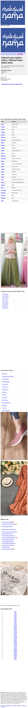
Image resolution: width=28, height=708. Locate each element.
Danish (15, 654)
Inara (15, 621)
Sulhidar (3, 148)
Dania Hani (4, 392)
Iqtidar (2, 142)
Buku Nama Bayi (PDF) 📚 (8, 549)
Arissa (15, 649)
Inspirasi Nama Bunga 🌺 (7, 522)
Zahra (15, 618)
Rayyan (15, 632)
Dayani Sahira (5, 298)
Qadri (2, 171)
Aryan (15, 625)
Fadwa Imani (5, 386)
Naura (15, 615)
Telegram (3, 706)
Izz (15, 622)
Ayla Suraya (4, 397)
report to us (16, 698)
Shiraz (2, 124)
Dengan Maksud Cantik (7, 533)
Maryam (15, 638)
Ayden (15, 631)
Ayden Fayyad (5, 389)
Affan (15, 651)
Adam (15, 633)
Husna (15, 653)
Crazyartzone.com (8, 705)
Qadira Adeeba (5, 296)
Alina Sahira (5, 299)
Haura (15, 617)
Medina (15, 629)
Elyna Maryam (5, 384)
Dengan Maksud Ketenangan (8, 535)
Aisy (15, 614)
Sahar (2, 179)
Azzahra (15, 635)
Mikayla (15, 623)
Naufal (15, 645)
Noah (15, 634)
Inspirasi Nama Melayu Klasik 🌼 (9, 524)
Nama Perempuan (13, 53)
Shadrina (3, 198)
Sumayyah (15, 650)
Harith (15, 656)
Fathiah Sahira (5, 307)
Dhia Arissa (4, 405)
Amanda (15, 644)
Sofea (15, 612)
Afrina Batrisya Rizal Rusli (8, 376)
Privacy (15, 705)
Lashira (3, 129)
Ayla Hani (4, 394)
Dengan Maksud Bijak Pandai (8, 543)
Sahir (2, 187)
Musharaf (3, 155)
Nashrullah (3, 190)
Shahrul (3, 145)
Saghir (2, 150)
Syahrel (2, 153)
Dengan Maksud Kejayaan (8, 541)
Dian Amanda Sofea (6, 402)
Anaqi (15, 659)
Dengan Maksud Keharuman (8, 545)
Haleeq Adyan (5, 400)
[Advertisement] (14, 102)
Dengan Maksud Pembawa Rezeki (9, 531)
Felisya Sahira (5, 301)
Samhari (3, 169)
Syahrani (3, 195)
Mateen (15, 640)
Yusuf (15, 643)
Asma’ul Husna (14, 54)
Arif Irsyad (4, 408)
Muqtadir (3, 140)
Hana (15, 616)
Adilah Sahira (5, 294)
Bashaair (3, 126)
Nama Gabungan (6, 547)
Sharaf (2, 161)
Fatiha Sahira (5, 305)
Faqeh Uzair (4, 373)
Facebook (24, 705)
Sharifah (3, 132)
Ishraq (2, 166)
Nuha (15, 628)
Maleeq (15, 655)
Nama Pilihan (20, 53)
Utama (2, 53)
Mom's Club (20, 54)
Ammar (15, 648)
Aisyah (15, 637)
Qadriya (3, 134)
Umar (15, 626)
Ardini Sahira (5, 303)
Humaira (15, 627)
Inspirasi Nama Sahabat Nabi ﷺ (9, 529)
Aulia (15, 646)
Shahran (3, 184)
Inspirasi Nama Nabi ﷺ (7, 526)
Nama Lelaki (6, 53)
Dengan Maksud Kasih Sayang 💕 (9, 537)
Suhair (2, 177)
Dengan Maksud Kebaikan (8, 539)
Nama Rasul (8, 54)
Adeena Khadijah (5, 381)
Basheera (3, 137)
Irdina (15, 639)
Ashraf (2, 174)
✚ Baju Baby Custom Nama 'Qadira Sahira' (12, 84)
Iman (15, 611)
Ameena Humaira (6, 410)
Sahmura (3, 192)
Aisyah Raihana (5, 379)
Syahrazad (3, 158)
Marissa (15, 642)
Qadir (2, 200)
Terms (19, 705)
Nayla (15, 620)
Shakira (3, 163)
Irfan (15, 657)
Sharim (2, 182)
